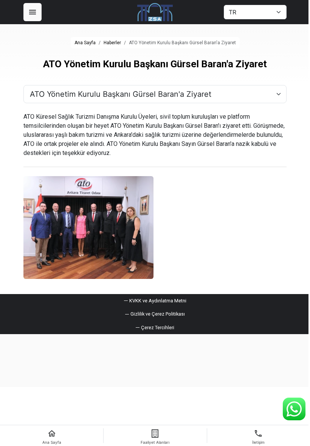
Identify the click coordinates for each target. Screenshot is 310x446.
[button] (155, 327)
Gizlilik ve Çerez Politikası (157, 314)
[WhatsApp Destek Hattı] (294, 409)
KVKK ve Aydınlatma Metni (157, 301)
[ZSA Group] (155, 12)
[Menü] (32, 12)
